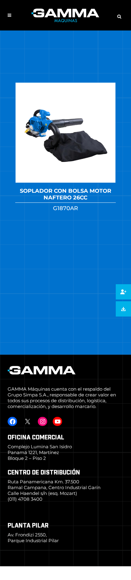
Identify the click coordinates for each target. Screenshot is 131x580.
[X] (27, 421)
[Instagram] (42, 421)
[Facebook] (12, 421)
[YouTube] (57, 421)
